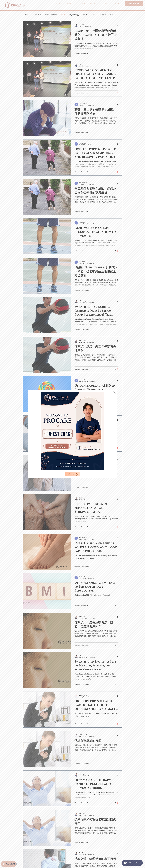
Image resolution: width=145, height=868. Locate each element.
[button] (114, 392)
